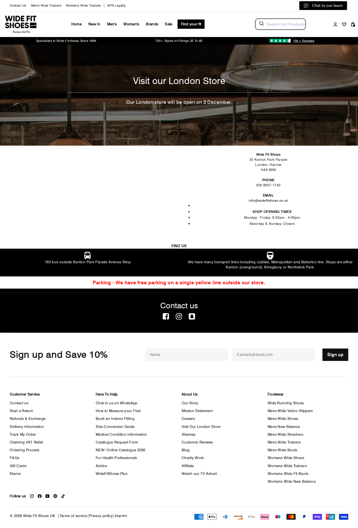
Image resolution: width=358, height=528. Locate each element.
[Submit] (261, 24)
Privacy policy (101, 516)
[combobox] (280, 24)
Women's (131, 24)
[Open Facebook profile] (166, 317)
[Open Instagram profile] (179, 317)
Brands (152, 24)
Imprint (121, 516)
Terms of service (73, 516)
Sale (168, 24)
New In (94, 24)
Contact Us (18, 5)
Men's (112, 24)
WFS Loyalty (116, 5)
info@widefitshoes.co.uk (268, 200)
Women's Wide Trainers (83, 5)
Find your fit (191, 24)
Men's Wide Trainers (46, 5)
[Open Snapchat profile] (192, 317)
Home (76, 24)
